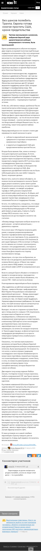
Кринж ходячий (16, 482)
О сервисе (13, 546)
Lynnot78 (11, 467)
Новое (22, 13)
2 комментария (9, 452)
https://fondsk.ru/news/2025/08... (24, 445)
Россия (8, 450)
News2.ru (6, 546)
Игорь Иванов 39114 (17, 448)
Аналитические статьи (10, 8)
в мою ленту (31, 8)
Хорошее (14, 13)
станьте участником (22, 497)
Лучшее (5, 13)
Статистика (21, 546)
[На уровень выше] (5, 482)
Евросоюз (15, 450)
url (27, 467)
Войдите (8, 497)
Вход (38, 2)
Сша (4, 450)
